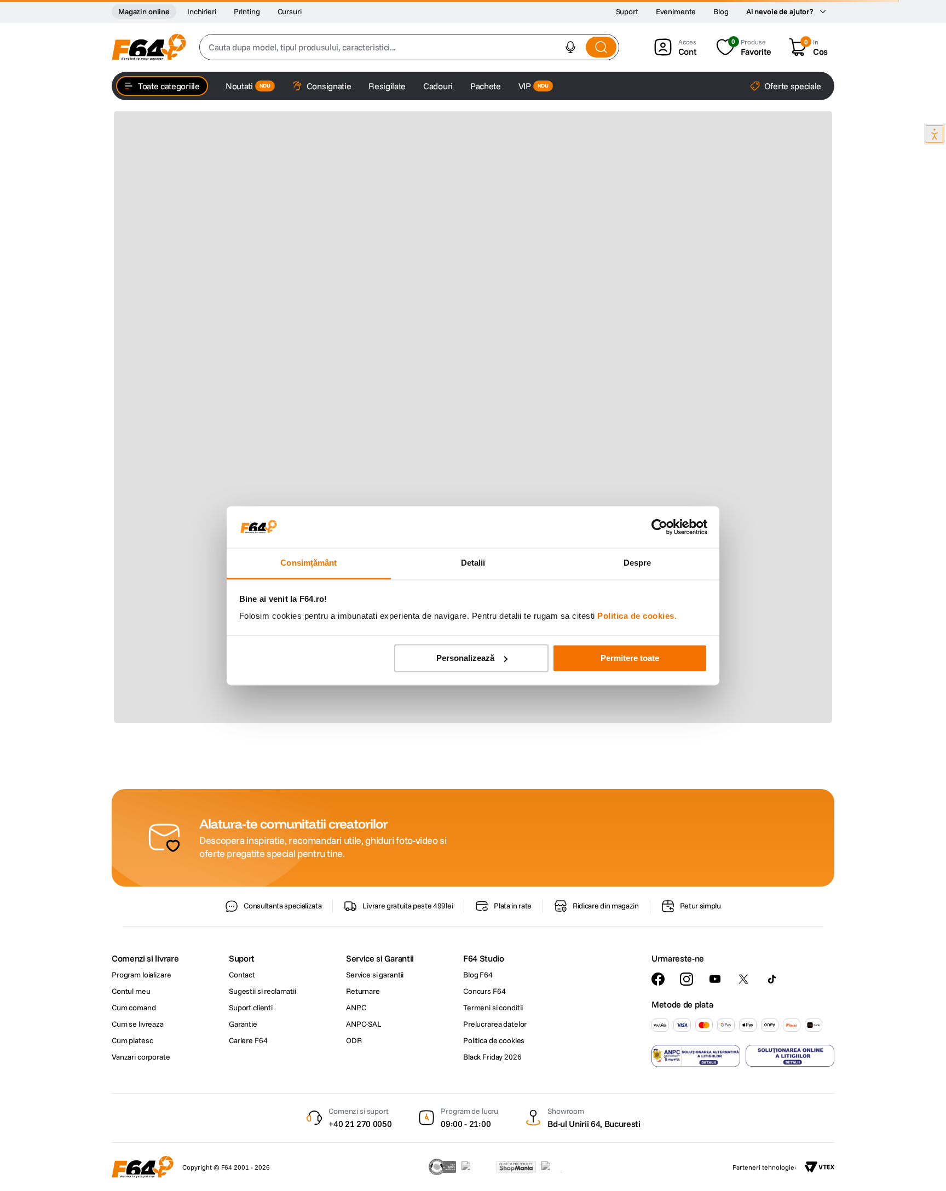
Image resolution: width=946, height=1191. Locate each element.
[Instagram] (686, 979)
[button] (570, 47)
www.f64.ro (299, 796)
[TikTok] (771, 979)
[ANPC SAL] (695, 1056)
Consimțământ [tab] (308, 563)
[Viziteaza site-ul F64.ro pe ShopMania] (516, 1166)
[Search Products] (601, 47)
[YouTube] (715, 979)
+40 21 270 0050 (359, 1123)
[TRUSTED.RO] (442, 1167)
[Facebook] (658, 979)
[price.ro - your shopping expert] (476, 1166)
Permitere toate (630, 658)
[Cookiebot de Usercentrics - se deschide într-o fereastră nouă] (659, 527)
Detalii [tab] (473, 563)
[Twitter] (743, 979)
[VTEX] (819, 1166)
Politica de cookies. (637, 616)
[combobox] (409, 47)
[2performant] (557, 1166)
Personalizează (465, 658)
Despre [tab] (637, 563)
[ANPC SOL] (790, 1056)
